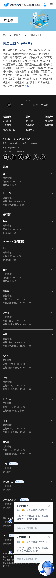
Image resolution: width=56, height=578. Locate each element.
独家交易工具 (9, 130)
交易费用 (7, 121)
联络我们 (30, 125)
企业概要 (30, 121)
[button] (28, 179)
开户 (45, 5)
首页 (5, 35)
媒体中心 (30, 130)
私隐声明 (49, 125)
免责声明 (49, 121)
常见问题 (7, 125)
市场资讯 (18, 35)
